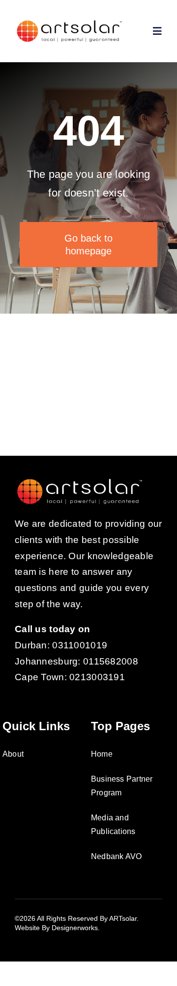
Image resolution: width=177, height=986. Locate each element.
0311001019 (79, 645)
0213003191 (97, 677)
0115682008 (110, 661)
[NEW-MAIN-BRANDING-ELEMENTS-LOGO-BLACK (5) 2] (69, 23)
